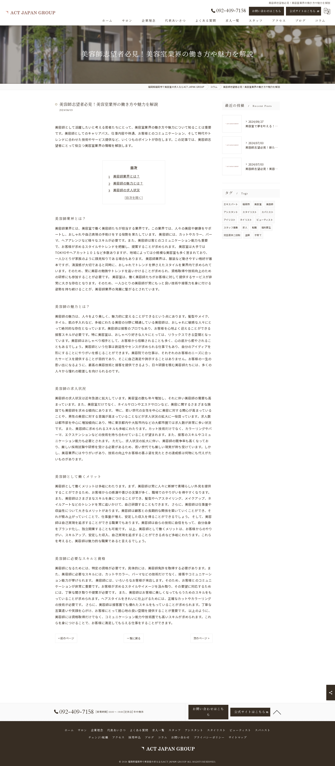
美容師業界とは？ (126, 176)
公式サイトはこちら (303, 11)
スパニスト (267, 212)
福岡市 (246, 204)
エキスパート (231, 204)
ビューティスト (264, 219)
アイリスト (229, 219)
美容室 (258, 204)
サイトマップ (238, 737)
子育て (258, 235)
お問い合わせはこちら (266, 11)
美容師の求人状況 (126, 190)
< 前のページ (66, 638)
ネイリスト (246, 219)
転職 (254, 227)
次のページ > (201, 638)
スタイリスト (250, 212)
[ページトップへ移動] (277, 712)
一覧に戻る (134, 638)
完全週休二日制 (232, 235)
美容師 (269, 204)
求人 (245, 227)
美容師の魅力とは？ (128, 183)
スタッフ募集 (231, 227)
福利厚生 (266, 227)
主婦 (247, 235)
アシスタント (231, 212)
